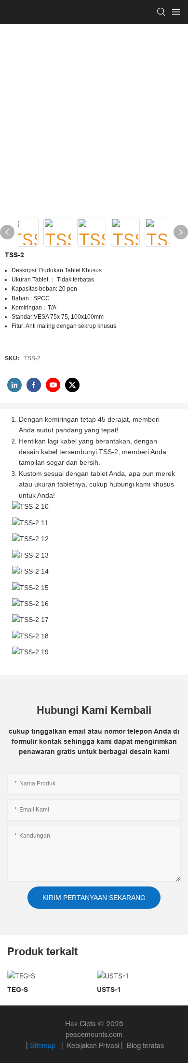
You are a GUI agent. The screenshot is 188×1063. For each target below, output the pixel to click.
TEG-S (17, 989)
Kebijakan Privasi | (95, 1045)
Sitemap (43, 1045)
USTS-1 (109, 989)
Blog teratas (144, 1045)
